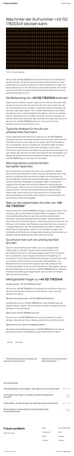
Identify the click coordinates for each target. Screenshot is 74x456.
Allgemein (22, 72)
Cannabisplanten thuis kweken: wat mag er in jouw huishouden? (32, 389)
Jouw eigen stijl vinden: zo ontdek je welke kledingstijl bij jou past (28, 396)
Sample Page (65, 3)
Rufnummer (19, 342)
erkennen (10, 342)
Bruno (15, 72)
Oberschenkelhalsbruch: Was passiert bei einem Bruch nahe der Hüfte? (20, 359)
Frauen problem (10, 3)
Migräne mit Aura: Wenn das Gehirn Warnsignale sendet (54, 359)
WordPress (67, 451)
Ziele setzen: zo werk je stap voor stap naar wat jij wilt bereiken (31, 403)
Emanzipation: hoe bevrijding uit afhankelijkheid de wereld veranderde (26, 410)
